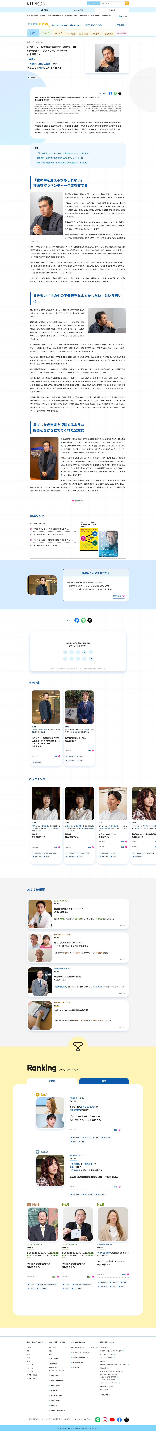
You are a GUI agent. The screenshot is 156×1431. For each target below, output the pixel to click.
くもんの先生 (42, 1288)
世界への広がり (84, 16)
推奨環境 (55, 1419)
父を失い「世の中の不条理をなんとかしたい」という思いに (60, 158)
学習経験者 (34, 77)
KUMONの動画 (121, 33)
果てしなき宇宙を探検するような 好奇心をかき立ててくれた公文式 (62, 162)
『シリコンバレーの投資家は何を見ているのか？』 (53, 540)
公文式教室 (71, 760)
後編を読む (79, 500)
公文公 (32, 1284)
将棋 (81, 760)
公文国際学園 (150, 853)
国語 (47, 856)
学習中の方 (94, 3)
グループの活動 (71, 34)
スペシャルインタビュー (46, 33)
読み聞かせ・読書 (51, 853)
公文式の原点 (109, 34)
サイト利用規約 (65, 1419)
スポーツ (87, 1138)
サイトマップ (46, 1419)
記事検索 (120, 25)
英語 (83, 1142)
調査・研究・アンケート (96, 34)
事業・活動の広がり (71, 16)
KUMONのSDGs (83, 34)
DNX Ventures (39, 523)
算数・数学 (38, 856)
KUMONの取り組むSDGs (55, 16)
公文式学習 (44, 10)
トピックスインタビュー (58, 33)
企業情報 (112, 10)
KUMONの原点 (78, 10)
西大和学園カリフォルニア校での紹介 (48, 534)
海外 (114, 853)
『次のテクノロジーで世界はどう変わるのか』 (51, 529)
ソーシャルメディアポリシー (83, 1419)
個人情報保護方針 (34, 1419)
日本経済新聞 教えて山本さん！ (46, 545)
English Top (124, 16)
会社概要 (42, 16)
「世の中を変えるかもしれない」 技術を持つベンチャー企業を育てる (63, 153)
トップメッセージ (32, 16)
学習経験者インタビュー (33, 33)
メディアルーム (106, 16)
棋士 (81, 756)
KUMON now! (95, 16)
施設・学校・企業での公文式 (48, 1284)
